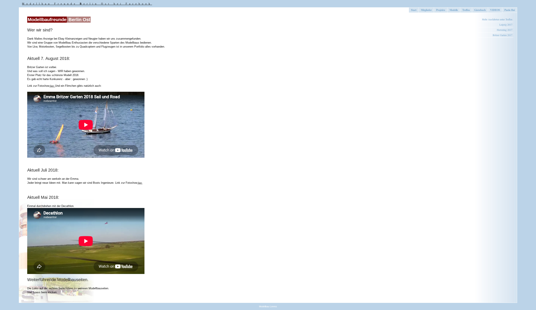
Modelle (454, 10)
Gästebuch (480, 10)
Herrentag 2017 (504, 29)
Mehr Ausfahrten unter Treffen (497, 19)
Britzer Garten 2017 (502, 35)
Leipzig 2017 (505, 24)
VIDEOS (495, 10)
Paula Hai (509, 10)
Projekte (440, 10)
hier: (52, 85)
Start (413, 10)
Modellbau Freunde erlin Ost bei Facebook (87, 3)
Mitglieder (426, 10)
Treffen (466, 10)
